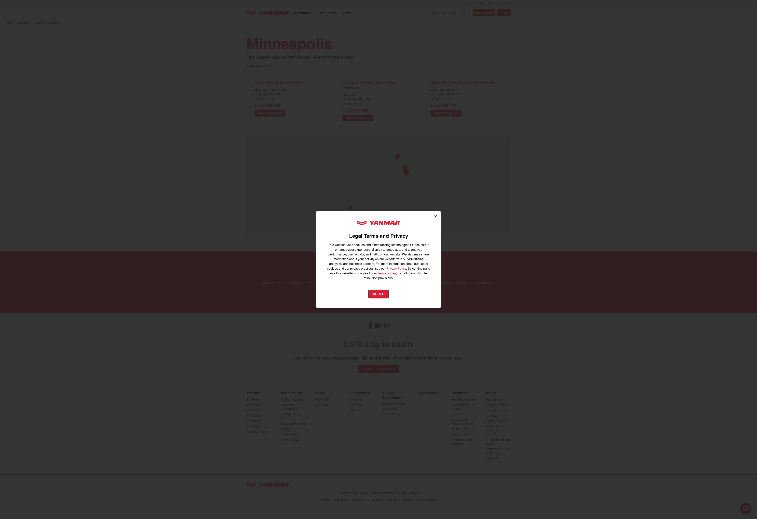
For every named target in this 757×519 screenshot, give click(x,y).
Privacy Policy (396, 268)
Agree (378, 294)
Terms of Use (387, 273)
